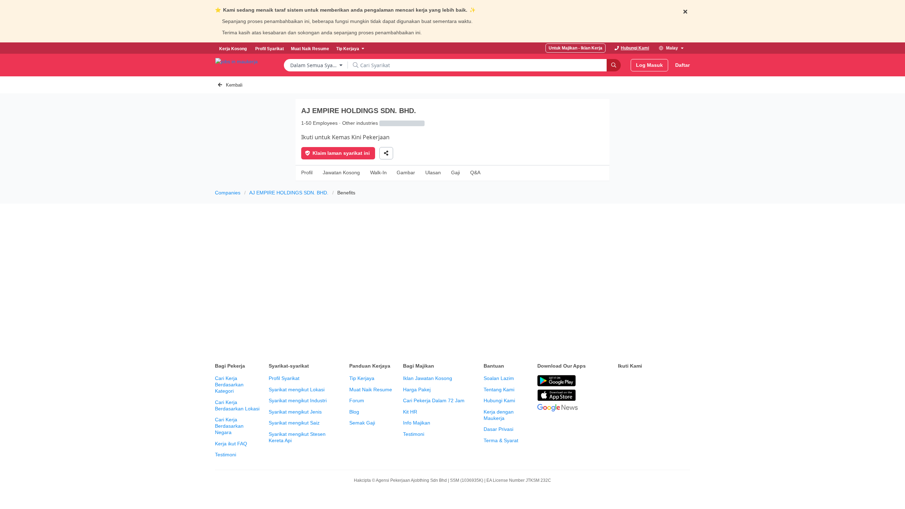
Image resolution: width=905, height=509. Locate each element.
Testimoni (225, 454)
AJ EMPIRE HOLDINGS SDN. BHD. (288, 192)
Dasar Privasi (498, 429)
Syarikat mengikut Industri (298, 400)
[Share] (386, 153)
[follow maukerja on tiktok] (622, 398)
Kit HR (410, 412)
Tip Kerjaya (361, 378)
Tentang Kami (499, 389)
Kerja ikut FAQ (231, 443)
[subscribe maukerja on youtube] (653, 381)
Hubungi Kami (499, 400)
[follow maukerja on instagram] (669, 381)
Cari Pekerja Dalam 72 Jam (434, 400)
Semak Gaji (362, 423)
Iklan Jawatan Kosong (427, 378)
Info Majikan (416, 423)
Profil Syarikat (284, 378)
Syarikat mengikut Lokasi (297, 389)
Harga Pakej (417, 389)
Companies (227, 192)
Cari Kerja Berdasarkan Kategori (229, 384)
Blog (354, 412)
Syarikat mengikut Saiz (294, 423)
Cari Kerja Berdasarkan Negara (229, 426)
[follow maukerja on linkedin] (684, 381)
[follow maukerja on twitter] (638, 381)
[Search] (614, 65)
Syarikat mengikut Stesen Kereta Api (297, 437)
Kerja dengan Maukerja (499, 415)
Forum (356, 400)
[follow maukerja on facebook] (622, 381)
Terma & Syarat (501, 440)
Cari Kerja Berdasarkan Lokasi (237, 405)
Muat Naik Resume (370, 389)
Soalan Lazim (499, 378)
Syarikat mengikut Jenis (295, 412)
